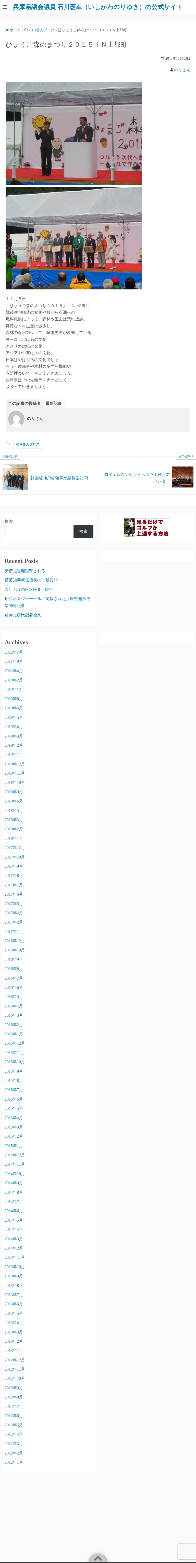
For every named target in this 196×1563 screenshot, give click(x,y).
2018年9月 (14, 792)
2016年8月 (14, 969)
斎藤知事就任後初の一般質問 (31, 580)
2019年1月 (14, 754)
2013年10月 (15, 1267)
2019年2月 (14, 745)
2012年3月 (14, 1443)
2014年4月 (14, 1229)
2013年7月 (14, 1295)
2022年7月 (14, 652)
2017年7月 (14, 885)
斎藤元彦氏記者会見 (23, 615)
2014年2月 (14, 1248)
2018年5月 (14, 810)
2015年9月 (14, 1071)
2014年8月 (14, 1192)
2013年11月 (15, 1257)
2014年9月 (14, 1183)
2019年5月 (14, 717)
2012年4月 (14, 1434)
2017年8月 (14, 875)
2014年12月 (15, 1155)
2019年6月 (14, 708)
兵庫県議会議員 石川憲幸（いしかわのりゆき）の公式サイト (98, 7)
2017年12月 (15, 847)
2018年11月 (15, 773)
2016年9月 (14, 959)
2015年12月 (15, 1043)
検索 (9, 521)
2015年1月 (14, 1146)
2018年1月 (14, 838)
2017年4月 (14, 913)
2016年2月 (14, 1025)
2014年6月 (14, 1211)
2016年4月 (14, 1006)
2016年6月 (14, 987)
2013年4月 (14, 1322)
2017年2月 (14, 922)
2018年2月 (14, 829)
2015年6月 (14, 1099)
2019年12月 (15, 689)
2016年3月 (14, 1015)
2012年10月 (15, 1378)
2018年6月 (14, 801)
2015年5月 (14, 1108)
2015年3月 (14, 1127)
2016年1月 (14, 1034)
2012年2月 (14, 1453)
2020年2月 (14, 680)
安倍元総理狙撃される (25, 571)
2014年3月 (14, 1239)
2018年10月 (15, 782)
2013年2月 (14, 1341)
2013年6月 (14, 1304)
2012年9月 (14, 1388)
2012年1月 (14, 1462)
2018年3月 (14, 820)
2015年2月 (14, 1136)
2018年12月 (15, 764)
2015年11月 (15, 1052)
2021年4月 (14, 671)
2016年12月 (15, 941)
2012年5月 (14, 1425)
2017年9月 (14, 866)
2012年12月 (15, 1360)
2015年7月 (14, 1090)
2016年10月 (15, 950)
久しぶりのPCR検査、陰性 (29, 589)
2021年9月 (14, 661)
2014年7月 (14, 1201)
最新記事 (54, 403)
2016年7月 (14, 978)
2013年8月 (14, 1285)
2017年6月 (14, 894)
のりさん (182, 70)
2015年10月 (15, 1062)
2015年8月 (14, 1080)
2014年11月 (15, 1164)
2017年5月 (14, 904)
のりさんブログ (27, 444)
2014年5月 (14, 1220)
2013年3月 (14, 1332)
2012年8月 (14, 1397)
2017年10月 (15, 857)
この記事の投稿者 (24, 403)
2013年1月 (14, 1350)
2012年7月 (14, 1406)
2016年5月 (14, 996)
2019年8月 (14, 699)
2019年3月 (14, 736)
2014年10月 (15, 1173)
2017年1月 (14, 931)
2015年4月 (14, 1118)
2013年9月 (14, 1276)
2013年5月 (14, 1313)
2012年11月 (15, 1369)
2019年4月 (14, 726)
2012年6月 (14, 1416)
